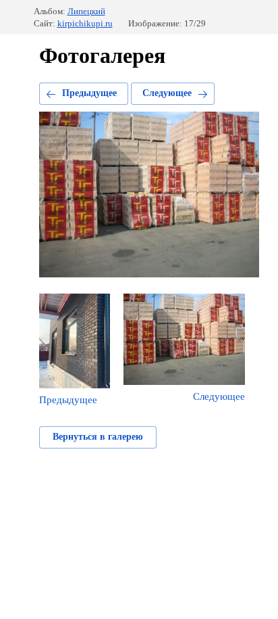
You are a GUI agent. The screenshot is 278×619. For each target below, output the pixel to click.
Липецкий (86, 11)
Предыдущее (89, 93)
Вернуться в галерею (98, 437)
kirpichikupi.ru (85, 23)
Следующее (167, 93)
